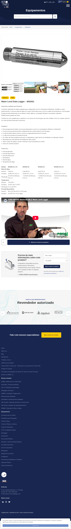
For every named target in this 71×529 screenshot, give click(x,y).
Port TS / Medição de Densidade (10, 387)
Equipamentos (19, 27)
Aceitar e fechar (35, 525)
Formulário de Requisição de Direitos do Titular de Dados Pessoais (19, 371)
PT (47, 2)
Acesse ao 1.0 (7, 374)
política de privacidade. (27, 522)
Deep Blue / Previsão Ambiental (10, 384)
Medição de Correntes (7, 453)
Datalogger (4, 433)
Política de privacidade (7, 363)
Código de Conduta (6, 368)
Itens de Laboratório (6, 447)
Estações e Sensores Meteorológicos (11, 441)
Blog (2, 354)
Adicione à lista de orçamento (39, 242)
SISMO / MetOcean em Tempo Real (11, 381)
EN (50, 2)
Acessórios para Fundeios (8, 415)
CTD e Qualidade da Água (8, 430)
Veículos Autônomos (6, 465)
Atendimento (4, 357)
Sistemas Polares (6, 462)
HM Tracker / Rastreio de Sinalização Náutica (13, 405)
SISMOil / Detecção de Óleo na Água (11, 408)
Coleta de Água (5, 421)
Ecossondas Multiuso (7, 438)
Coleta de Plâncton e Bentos (9, 424)
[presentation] (2, 313)
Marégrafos (28, 27)
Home (11, 27)
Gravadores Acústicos (7, 444)
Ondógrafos (4, 456)
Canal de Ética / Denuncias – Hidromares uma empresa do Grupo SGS (20, 365)
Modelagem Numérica (7, 390)
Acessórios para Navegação (9, 418)
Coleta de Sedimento (7, 427)
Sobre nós (4, 351)
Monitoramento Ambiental (8, 396)
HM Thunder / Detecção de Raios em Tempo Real (15, 402)
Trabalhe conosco (6, 360)
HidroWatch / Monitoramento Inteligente (12, 399)
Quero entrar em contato (51, 335)
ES (53, 2)
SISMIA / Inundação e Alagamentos (11, 393)
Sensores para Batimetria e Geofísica (11, 459)
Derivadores (4, 436)
